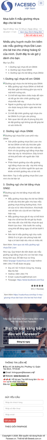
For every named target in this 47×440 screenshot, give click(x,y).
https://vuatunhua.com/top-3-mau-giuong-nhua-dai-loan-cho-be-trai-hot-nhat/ (23, 296)
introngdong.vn (9, 388)
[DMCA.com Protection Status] (19, 384)
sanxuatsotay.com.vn (12, 391)
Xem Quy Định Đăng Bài (31, 32)
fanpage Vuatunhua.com (19, 260)
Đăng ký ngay (23, 341)
